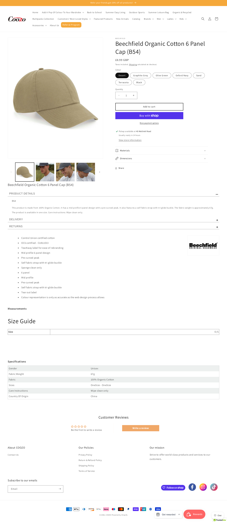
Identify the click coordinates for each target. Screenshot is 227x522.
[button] (62, 12)
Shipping (133, 64)
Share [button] (121, 168)
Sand (199, 75)
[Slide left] (11, 172)
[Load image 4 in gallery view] (85, 172)
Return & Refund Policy (90, 460)
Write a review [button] (140, 428)
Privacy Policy (85, 454)
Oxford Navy (182, 75)
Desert (122, 75)
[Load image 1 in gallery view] (24, 172)
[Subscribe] (59, 488)
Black (139, 82)
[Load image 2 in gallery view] (45, 172)
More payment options (149, 123)
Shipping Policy (86, 465)
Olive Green (162, 75)
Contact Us (13, 454)
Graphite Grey (140, 75)
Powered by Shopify (120, 515)
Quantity (119, 89)
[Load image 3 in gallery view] (65, 172)
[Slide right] (99, 172)
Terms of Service (87, 471)
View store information (130, 140)
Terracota (124, 82)
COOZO (108, 515)
